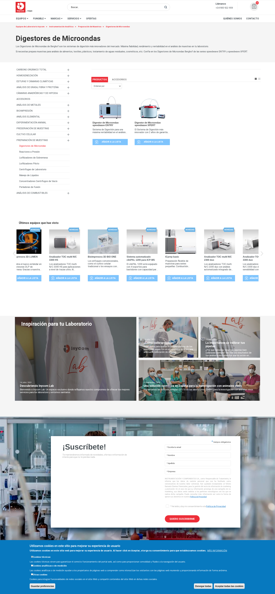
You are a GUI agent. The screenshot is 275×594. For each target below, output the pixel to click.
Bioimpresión (24, 110)
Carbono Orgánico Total (31, 69)
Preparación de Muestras (32, 140)
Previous (14, 255)
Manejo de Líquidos (29, 175)
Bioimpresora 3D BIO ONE (102, 257)
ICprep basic (172, 257)
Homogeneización (27, 75)
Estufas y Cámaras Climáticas (34, 81)
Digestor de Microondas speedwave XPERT (148, 123)
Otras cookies (40, 574)
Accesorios (119, 79)
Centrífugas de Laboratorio (32, 169)
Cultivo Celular (26, 134)
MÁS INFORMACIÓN (217, 550)
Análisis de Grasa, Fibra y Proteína (37, 87)
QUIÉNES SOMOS (232, 18)
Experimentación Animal (31, 122)
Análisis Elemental (28, 116)
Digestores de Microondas (32, 146)
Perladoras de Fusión (29, 187)
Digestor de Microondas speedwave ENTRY (106, 123)
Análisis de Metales (28, 105)
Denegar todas (203, 586)
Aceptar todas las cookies (229, 586)
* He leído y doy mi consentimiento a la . (198, 506)
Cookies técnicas (41, 557)
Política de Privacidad (198, 497)
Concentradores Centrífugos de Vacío (38, 181)
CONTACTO (252, 18)
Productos (100, 79)
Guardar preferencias (42, 586)
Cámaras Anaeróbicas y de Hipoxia (37, 93)
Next (262, 255)
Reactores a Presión (29, 151)
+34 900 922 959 (224, 7)
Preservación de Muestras (32, 128)
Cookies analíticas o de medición (50, 565)
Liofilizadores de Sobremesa (33, 157)
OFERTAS (91, 18)
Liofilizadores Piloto (29, 163)
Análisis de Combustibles (32, 193)
